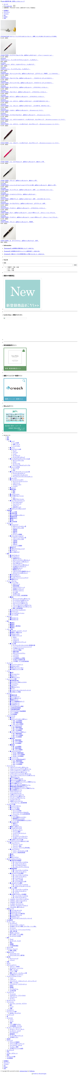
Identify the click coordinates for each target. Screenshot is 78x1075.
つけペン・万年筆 (15, 966)
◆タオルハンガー (15, 634)
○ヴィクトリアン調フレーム (17, 796)
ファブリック (10, 992)
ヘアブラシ (16, 655)
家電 (8, 937)
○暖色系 (15, 542)
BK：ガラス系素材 (18, 735)
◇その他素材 (13, 714)
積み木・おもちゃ (15, 932)
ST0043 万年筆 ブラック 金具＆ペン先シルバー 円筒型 (17, 221)
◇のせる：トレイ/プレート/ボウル (19, 899)
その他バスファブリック (19, 642)
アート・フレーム (11, 581)
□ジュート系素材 (17, 534)
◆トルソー (13, 487)
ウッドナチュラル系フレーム (21, 600)
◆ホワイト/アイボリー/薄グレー (18, 719)
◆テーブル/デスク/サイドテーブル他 (20, 459)
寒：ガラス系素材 (18, 741)
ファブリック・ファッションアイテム (20, 929)
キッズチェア (13, 923)
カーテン (12, 998)
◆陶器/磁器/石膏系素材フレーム (18, 786)
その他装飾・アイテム (16, 1026)
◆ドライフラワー (15, 849)
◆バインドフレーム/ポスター (18, 610)
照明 (8, 553)
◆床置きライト (14, 579)
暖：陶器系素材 (17, 748)
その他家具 (10, 920)
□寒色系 (15, 529)
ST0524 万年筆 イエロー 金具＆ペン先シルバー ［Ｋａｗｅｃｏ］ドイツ (22, 110)
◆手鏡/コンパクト (15, 677)
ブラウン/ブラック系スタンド (21, 565)
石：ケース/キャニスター (20, 865)
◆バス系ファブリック (16, 635)
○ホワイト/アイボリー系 (19, 537)
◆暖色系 (12, 744)
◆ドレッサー (13, 478)
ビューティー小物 (11, 679)
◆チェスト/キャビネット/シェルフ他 (20, 471)
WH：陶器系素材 (17, 722)
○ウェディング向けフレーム (17, 798)
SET (8, 438)
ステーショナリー (11, 965)
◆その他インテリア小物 (16, 839)
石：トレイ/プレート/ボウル (20, 862)
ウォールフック (17, 503)
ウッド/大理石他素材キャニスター (22, 820)
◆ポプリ (12, 855)
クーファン (13, 928)
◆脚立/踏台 (13, 489)
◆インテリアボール (15, 806)
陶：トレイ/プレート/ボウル (20, 870)
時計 (8, 621)
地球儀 (11, 987)
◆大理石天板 (13, 513)
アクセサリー (10, 1010)
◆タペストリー (14, 611)
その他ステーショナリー (16, 974)
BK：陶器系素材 (17, 733)
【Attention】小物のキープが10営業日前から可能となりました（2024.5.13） (24, 254)
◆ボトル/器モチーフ (15, 698)
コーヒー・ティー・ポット (17, 1029)
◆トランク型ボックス (16, 915)
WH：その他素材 (17, 720)
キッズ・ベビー (11, 921)
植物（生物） (13, 950)
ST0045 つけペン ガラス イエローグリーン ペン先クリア (18, 64)
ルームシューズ (11, 1000)
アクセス (6, 13)
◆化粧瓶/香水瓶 (14, 680)
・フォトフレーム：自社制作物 (18, 802)
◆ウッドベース (14, 757)
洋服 (11, 1008)
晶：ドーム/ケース (18, 878)
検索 (5, 262)
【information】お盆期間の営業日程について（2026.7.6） (19, 248)
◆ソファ (12, 447)
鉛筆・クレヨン (14, 969)
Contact (5, 16)
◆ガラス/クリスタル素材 (16, 873)
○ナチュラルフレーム (15, 791)
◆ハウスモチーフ (15, 703)
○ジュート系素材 (17, 545)
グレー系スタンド (18, 563)
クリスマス (10, 1018)
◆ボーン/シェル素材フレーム (18, 780)
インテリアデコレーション (14, 976)
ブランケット (13, 997)
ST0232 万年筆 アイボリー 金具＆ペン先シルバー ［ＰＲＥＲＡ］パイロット (23, 208)
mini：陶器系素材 (17, 761)
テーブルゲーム (14, 989)
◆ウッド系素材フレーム (16, 778)
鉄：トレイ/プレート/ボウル (20, 884)
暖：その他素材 (17, 746)
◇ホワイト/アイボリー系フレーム (19, 767)
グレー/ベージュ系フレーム (20, 603)
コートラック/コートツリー (20, 481)
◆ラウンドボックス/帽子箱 (17, 913)
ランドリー (10, 663)
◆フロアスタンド (15, 555)
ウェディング (10, 1014)
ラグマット (10, 523)
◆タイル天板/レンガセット (17, 515)
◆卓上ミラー (13, 675)
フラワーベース (11, 716)
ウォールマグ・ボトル (16, 1045)
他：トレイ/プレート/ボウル (20, 896)
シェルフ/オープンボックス (20, 475)
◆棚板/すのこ (13, 518)
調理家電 (12, 1034)
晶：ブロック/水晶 (18, 879)
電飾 (11, 1022)
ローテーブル (16, 463)
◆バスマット (13, 550)
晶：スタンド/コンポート (20, 876)
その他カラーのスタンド (19, 566)
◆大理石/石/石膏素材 (15, 860)
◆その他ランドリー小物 (16, 669)
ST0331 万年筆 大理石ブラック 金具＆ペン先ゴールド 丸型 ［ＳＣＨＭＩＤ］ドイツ (26, 199)
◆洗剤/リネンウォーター (16, 667)
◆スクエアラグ (14, 524)
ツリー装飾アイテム (15, 1024)
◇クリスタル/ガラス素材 (16, 706)
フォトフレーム (11, 765)
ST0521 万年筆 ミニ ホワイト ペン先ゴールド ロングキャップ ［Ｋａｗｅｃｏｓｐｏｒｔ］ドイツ (30, 124)
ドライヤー (16, 656)
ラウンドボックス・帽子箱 (17, 955)
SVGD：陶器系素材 (18, 753)
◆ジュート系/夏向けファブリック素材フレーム (23, 781)
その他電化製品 (14, 945)
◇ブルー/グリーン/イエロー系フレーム (20, 773)
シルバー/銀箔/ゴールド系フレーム (22, 606)
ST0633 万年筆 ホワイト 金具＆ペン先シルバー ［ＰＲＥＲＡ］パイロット (23, 96)
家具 (8, 439)
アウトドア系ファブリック (17, 1043)
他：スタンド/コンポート (20, 897)
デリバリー (7, 12)
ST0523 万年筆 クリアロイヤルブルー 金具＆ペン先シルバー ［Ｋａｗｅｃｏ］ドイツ (26, 115)
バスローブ (16, 640)
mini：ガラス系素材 (18, 762)
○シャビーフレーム (15, 799)
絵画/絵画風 (16, 585)
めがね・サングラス (15, 1013)
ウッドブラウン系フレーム (20, 601)
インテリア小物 (11, 804)
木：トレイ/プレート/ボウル (20, 889)
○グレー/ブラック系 (18, 539)
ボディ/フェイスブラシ (19, 653)
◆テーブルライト (15, 557)
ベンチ (14, 454)
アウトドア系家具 (15, 1042)
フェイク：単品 (17, 846)
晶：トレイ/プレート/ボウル (20, 875)
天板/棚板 (9, 510)
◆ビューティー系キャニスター (18, 682)
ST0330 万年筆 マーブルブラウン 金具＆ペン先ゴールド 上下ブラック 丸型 (23, 203)
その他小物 (13, 990)
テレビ (11, 939)
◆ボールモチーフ (15, 696)
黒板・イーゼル (14, 982)
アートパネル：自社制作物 (20, 595)
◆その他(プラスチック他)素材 (18, 894)
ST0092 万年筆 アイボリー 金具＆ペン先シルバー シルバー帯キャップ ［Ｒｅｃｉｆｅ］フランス (29, 217)
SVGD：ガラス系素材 (19, 754)
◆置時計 (12, 624)
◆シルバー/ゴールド (15, 751)
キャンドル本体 (17, 810)
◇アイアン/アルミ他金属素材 (18, 711)
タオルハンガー (17, 484)
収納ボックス (10, 908)
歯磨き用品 (16, 651)
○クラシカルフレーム (15, 793)
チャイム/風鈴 (16, 831)
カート (6, 4)
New (8, 436)
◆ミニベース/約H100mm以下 (18, 759)
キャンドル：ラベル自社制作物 (21, 814)
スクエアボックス (15, 953)
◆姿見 (11, 672)
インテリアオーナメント (19, 833)
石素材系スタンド (18, 568)
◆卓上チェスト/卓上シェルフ (18, 508)
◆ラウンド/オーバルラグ (16, 536)
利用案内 (6, 10)
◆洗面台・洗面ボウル (16, 632)
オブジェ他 (10, 947)
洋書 (8, 961)
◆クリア (12, 717)
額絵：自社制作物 (18, 608)
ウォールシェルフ (18, 502)
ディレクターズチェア (19, 457)
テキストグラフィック (19, 587)
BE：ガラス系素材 (18, 728)
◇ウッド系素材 (14, 712)
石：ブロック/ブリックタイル (21, 867)
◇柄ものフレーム (15, 777)
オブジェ (9, 693)
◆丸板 (11, 520)
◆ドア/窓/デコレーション (17, 495)
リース (11, 1021)
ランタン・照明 (14, 1047)
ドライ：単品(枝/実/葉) (19, 852)
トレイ (11, 977)
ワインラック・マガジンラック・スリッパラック (23, 981)
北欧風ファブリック (18, 589)
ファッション (10, 1002)
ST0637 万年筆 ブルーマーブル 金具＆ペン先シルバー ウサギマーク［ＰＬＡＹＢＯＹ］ (27, 78)
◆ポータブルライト (15, 576)
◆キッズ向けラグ (15, 552)
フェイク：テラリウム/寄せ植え (21, 847)
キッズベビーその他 (15, 936)
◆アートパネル (14, 582)
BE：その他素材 (17, 730)
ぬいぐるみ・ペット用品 (16, 934)
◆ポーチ (12, 688)
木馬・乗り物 (13, 931)
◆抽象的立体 (13, 695)
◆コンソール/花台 (15, 467)
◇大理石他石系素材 (15, 708)
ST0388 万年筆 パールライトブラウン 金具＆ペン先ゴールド (18, 194)
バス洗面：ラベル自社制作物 (21, 661)
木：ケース (16, 892)
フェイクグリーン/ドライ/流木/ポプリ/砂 (18, 841)
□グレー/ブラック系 (18, 528)
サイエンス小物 (11, 1056)
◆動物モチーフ (14, 699)
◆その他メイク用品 (15, 691)
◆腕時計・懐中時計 (15, 626)
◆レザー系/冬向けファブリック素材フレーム (22, 788)
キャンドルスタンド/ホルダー (21, 812)
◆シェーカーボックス (16, 910)
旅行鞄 (8, 957)
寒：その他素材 (17, 743)
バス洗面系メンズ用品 (19, 658)
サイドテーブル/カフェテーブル (21, 465)
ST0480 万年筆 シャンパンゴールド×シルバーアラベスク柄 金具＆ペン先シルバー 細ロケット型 (29, 185)
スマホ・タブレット (12, 1053)
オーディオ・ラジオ (15, 940)
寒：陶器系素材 (17, 740)
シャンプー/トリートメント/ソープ (22, 646)
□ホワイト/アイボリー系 (19, 526)
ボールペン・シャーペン (16, 968)
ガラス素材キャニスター (19, 817)
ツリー (11, 1019)
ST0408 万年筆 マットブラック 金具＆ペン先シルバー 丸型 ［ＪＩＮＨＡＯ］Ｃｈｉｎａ (27, 189)
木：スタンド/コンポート (20, 891)
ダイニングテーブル (18, 460)
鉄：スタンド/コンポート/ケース (21, 886)
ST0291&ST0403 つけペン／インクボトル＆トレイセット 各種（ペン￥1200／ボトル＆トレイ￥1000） (29, 36)
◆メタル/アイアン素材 (16, 883)
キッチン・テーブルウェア (14, 1027)
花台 (14, 470)
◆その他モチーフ (15, 704)
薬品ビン (15, 823)
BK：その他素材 (17, 736)
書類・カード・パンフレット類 (18, 973)
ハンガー (15, 486)
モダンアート (16, 584)
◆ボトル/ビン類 (14, 822)
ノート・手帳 (13, 971)
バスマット (16, 638)
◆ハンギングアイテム (16, 828)
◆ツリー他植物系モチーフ (17, 701)
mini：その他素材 (17, 764)
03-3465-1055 (8, 6)
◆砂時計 (12, 627)
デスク (14, 462)
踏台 (14, 492)
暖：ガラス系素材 (18, 749)
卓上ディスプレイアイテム (14, 859)
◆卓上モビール (14, 619)
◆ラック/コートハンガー (16, 479)
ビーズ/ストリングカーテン (20, 836)
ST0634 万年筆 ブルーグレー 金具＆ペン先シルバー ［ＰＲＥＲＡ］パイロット (24, 92)
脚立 (14, 491)
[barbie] (13, 1)
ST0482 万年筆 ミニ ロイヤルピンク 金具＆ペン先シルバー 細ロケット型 (23, 161)
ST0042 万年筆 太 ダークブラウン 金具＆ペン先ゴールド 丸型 (20, 240)
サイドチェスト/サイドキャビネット (23, 476)
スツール (15, 452)
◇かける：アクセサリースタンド (19, 905)
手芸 (8, 1051)
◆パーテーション (15, 494)
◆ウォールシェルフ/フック (17, 500)
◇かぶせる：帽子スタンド (17, 907)
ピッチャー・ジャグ (15, 1030)
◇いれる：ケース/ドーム (16, 904)
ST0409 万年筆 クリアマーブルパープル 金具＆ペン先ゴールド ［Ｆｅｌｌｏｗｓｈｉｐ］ (27, 55)
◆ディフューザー (15, 807)
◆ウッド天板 (13, 512)
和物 (8, 1055)
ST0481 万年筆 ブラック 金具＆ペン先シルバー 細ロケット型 (19, 180)
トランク (12, 960)
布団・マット (16, 444)
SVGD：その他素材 (18, 756)
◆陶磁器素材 (13, 868)
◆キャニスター (14, 815)
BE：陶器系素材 (17, 727)
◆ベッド (12, 441)
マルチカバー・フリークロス (18, 995)
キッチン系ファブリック (16, 1035)
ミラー (8, 671)
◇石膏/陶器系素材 (15, 709)
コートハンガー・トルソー (17, 924)
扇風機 (11, 944)
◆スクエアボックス (15, 912)
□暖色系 (15, 531)
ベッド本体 (16, 442)
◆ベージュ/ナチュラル (16, 725)
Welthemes (32, 1071)
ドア (14, 497)
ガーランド (16, 834)
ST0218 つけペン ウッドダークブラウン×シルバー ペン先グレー (19, 59)
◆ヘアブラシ (13, 685)
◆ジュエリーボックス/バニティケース (20, 690)
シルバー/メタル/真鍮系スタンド (21, 571)
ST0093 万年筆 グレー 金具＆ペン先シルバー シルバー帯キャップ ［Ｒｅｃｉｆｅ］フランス (28, 212)
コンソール (16, 468)
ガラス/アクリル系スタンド (20, 573)
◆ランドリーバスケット (16, 664)
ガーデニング (10, 1050)
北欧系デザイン (17, 558)
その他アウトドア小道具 (16, 1048)
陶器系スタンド (17, 569)
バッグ (11, 1006)
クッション (13, 994)
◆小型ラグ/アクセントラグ (17, 548)
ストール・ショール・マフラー (18, 1003)
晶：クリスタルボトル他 (19, 881)
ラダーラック (16, 483)
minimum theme (23, 1071)
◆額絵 (11, 597)
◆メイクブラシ (14, 683)
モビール (9, 616)
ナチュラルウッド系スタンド (21, 561)
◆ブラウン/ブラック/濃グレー (18, 732)
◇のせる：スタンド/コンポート (18, 900)
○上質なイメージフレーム (17, 794)
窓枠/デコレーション (18, 499)
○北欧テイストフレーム (16, 801)
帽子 (11, 1005)
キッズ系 (15, 592)
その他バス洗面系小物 (19, 659)
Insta (5, 18)
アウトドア (10, 1040)
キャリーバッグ (14, 958)
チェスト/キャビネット (19, 473)
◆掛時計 (12, 622)
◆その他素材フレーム (16, 789)
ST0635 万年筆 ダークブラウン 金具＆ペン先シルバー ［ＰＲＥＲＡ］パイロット (25, 87)
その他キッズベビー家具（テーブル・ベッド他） (23, 926)
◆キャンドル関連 (15, 809)
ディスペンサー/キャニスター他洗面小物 (24, 645)
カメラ (8, 963)
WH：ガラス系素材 (18, 724)
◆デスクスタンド (15, 574)
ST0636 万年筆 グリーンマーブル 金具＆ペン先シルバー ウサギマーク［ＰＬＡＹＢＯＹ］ (27, 82)
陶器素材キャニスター (19, 818)
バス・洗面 (10, 629)
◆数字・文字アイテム (16, 826)
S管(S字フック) (17, 507)
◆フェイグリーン (15, 842)
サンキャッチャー (18, 830)
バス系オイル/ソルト (18, 648)
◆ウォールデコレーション (17, 613)
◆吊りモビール (14, 618)
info (5, 15)
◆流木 (11, 854)
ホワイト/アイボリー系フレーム (21, 598)
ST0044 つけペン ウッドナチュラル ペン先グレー (15, 69)
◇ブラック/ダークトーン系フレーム (20, 770)
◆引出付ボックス (15, 916)
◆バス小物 (13, 643)
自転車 (8, 1039)
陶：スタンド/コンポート (20, 871)
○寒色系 (15, 540)
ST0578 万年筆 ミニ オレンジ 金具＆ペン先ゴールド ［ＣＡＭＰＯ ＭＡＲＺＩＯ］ (26, 105)
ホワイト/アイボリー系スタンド (21, 560)
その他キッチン (14, 1037)
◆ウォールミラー (15, 674)
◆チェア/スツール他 (15, 449)
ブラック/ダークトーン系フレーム (22, 605)
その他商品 (10, 1058)
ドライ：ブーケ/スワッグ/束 (20, 851)
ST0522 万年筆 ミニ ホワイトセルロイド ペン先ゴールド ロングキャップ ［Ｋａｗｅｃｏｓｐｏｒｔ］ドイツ (33, 119)
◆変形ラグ (13, 547)
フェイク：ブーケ (18, 844)
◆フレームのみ (14, 614)
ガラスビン (16, 825)
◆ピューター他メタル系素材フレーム (20, 785)
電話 (11, 942)
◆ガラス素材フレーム (16, 783)
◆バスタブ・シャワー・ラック (18, 630)
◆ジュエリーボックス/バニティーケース (21, 918)
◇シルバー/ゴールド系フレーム (18, 772)
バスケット (13, 979)
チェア (14, 450)
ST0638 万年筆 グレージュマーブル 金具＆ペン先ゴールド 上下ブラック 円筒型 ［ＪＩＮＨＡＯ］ (30, 73)
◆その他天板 (13, 521)
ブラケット (16, 505)
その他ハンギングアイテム (20, 838)
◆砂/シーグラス (14, 857)
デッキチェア (16, 455)
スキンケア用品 (17, 650)
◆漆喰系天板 (13, 516)
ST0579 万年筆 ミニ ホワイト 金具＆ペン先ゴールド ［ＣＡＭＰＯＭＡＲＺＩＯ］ (25, 101)
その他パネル (16, 593)
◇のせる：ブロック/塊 (16, 902)
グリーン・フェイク (12, 949)
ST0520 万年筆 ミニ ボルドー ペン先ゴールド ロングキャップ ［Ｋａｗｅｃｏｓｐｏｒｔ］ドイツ (30, 143)
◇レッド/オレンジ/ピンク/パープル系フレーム (22, 775)
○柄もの (15, 544)
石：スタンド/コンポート (20, 863)
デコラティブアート (18, 590)
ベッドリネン (16, 446)
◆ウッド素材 (13, 887)
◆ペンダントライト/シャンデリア (19, 577)
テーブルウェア (14, 1032)
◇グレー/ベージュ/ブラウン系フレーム (20, 769)
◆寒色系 (12, 738)
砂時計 (11, 985)
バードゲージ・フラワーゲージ (18, 984)
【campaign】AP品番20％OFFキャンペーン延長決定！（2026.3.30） (22, 251)
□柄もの (15, 532)
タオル (14, 637)
